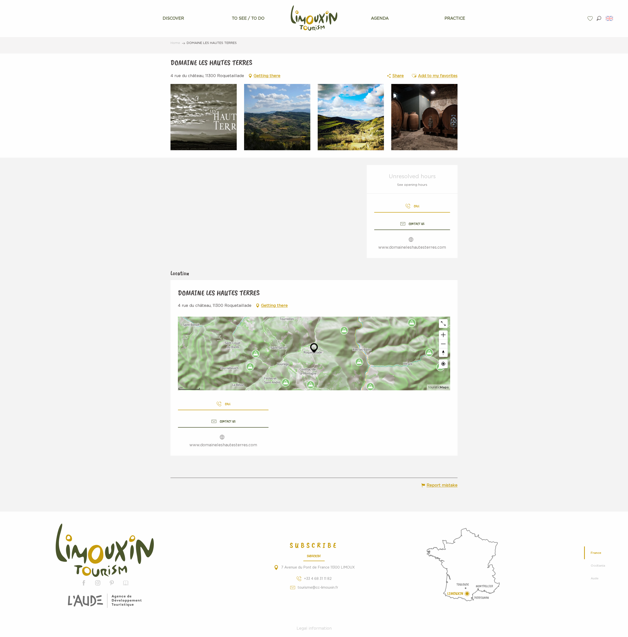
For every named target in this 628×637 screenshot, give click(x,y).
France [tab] (596, 552)
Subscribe (314, 556)
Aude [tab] (595, 578)
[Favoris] (591, 18)
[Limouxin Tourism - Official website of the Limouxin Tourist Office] (105, 550)
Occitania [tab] (598, 565)
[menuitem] (173, 18)
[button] (599, 18)
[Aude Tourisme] (105, 601)
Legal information (314, 628)
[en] (609, 18)
